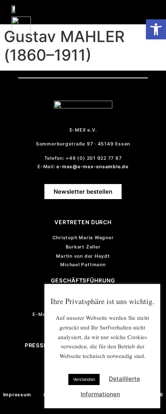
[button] (149, 10)
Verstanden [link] (84, 379)
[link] (156, 29)
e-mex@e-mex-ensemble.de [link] (92, 166)
